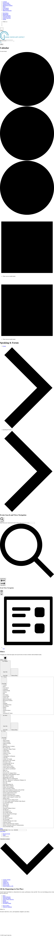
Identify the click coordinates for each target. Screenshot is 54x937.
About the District (7, 16)
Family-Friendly (6, 690)
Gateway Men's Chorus (8, 766)
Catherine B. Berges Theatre (9, 749)
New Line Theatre (7, 781)
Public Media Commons (8, 785)
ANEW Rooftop (6, 742)
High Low (5, 770)
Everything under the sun (8, 763)
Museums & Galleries (7, 5)
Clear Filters (2, 831)
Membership (5, 14)
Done (2, 659)
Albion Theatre (6, 740)
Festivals (5, 692)
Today (1, 828)
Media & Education (7, 10)
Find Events (3, 578)
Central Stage (6, 750)
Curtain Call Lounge (7, 759)
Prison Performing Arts (8, 784)
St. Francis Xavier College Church (10, 799)
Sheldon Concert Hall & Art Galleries (11, 795)
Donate (4, 19)
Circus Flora (5, 754)
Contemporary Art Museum (9, 756)
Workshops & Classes (8, 713)
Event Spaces (6, 8)
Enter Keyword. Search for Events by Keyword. (11, 522)
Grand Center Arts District (8, 767)
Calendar (5, 1)
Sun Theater (5, 806)
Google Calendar (6, 879)
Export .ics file (6, 884)
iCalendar (5, 881)
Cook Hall (5, 757)
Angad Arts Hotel (7, 743)
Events (4, 346)
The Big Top (6, 809)
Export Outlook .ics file (8, 886)
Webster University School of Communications (13, 825)
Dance (4, 686)
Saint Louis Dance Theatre (9, 788)
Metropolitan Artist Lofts (8, 777)
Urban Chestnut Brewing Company (11, 823)
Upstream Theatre (7, 822)
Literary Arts (5, 697)
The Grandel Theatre (7, 812)
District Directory (7, 15)
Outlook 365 (5, 882)
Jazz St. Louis (6, 771)
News (4, 895)
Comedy (5, 685)
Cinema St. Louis (7, 753)
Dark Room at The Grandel (9, 760)
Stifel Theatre (6, 804)
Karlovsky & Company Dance (9, 773)
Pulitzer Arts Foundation (8, 787)
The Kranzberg (6, 815)
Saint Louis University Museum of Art (11, 791)
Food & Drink (6, 3)
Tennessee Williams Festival (9, 808)
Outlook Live (6, 883)
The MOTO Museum (7, 818)
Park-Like (5, 782)
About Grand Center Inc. (8, 899)
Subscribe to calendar (5, 839)
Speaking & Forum (7, 704)
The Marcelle (6, 816)
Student (4, 707)
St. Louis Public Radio (8, 802)
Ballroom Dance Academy (9, 746)
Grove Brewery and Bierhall (9, 768)
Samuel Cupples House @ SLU (10, 792)
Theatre (4, 709)
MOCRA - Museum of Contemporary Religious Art (14, 780)
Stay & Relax (6, 9)
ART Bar (5, 744)
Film (4, 693)
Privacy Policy (6, 905)
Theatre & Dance (6, 4)
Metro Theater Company (8, 775)
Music (4, 6)
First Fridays (5, 13)
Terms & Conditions (7, 907)
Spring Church (6, 798)
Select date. (11, 830)
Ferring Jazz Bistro (7, 764)
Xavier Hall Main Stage (8, 826)
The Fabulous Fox (7, 811)
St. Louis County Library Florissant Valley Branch (14, 801)
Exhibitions (5, 689)
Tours (4, 711)
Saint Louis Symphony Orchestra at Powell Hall (13, 790)
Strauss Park (5, 805)
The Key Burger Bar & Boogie (10, 813)
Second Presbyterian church (9, 794)
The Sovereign (6, 819)
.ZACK (4, 739)
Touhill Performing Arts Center (10, 820)
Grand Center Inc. (7, 18)
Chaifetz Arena (6, 752)
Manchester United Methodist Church (11, 774)
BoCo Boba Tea (6, 747)
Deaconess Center (7, 761)
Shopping (5, 703)
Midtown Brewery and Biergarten (10, 778)
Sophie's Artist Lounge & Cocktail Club (12, 797)
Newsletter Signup (7, 903)
